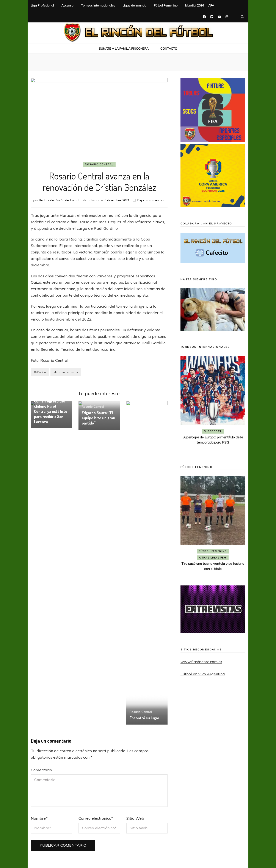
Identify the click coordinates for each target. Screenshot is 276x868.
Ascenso (67, 5)
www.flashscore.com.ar (201, 661)
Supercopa (213, 431)
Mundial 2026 (194, 5)
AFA (211, 5)
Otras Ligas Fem (212, 557)
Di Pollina (40, 372)
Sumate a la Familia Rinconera (124, 48)
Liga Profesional (42, 5)
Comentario (41, 769)
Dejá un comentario (151, 200)
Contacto (168, 48)
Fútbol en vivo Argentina (202, 673)
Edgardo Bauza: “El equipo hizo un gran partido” (98, 417)
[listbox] (212, 404)
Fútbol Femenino (166, 5)
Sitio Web (135, 818)
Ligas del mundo (134, 5)
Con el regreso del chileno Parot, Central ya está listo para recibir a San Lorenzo (50, 411)
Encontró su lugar (144, 717)
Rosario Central (99, 164)
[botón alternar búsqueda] (242, 17)
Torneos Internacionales (98, 5)
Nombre (39, 818)
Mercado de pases (66, 372)
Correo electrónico (95, 818)
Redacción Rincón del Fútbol (59, 200)
